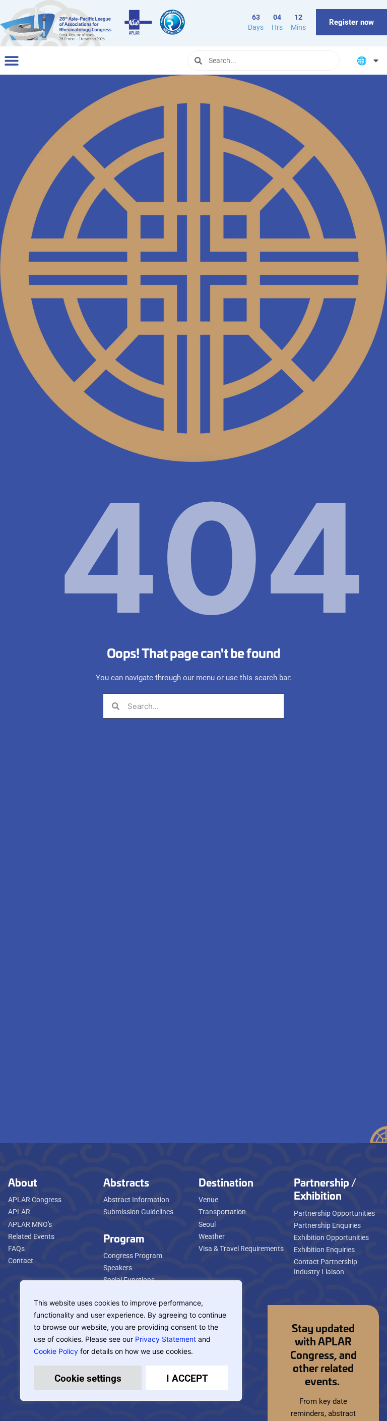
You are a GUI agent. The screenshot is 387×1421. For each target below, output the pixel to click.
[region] (131, 1340)
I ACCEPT (187, 1378)
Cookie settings (87, 1378)
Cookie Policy (56, 1351)
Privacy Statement (165, 1339)
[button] (11, 60)
